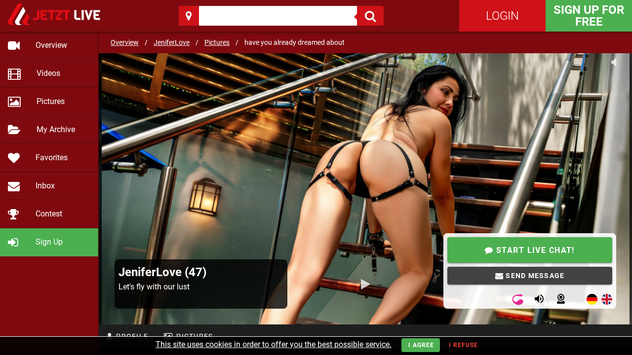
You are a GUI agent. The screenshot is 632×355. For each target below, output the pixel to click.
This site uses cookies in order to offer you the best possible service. (274, 344)
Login (502, 16)
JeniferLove (172, 42)
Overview (125, 42)
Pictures (217, 42)
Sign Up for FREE (588, 16)
